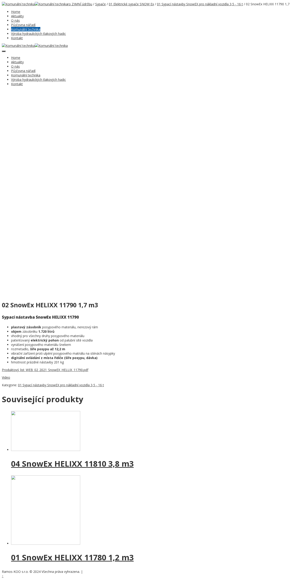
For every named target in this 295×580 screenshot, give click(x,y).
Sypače (100, 4)
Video (6, 377)
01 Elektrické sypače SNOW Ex (131, 4)
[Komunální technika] (18, 4)
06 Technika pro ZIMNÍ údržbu (69, 4)
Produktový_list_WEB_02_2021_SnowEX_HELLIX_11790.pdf (45, 370)
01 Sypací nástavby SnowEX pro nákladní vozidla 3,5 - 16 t (200, 4)
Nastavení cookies (95, 572)
